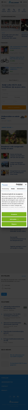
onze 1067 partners (10, 196)
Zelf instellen (13, 219)
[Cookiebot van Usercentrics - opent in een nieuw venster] (16, 185)
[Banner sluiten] (25, 184)
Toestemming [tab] (5, 188)
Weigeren (14, 224)
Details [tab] (13, 188)
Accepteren (14, 214)
